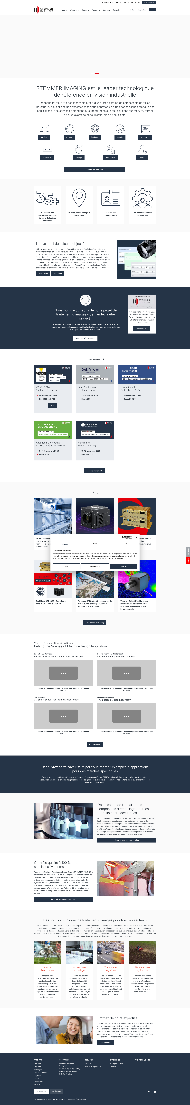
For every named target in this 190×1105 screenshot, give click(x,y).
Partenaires (96, 10)
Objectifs (37, 1067)
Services (106, 10)
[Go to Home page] (43, 10)
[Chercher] (152, 9)
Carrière (113, 1067)
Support (88, 1064)
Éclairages (38, 1070)
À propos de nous (116, 1064)
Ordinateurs (38, 1081)
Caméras (37, 1064)
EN (125, 2)
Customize (94, 566)
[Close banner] (136, 537)
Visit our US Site (142, 1060)
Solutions (85, 10)
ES (132, 2)
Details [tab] (95, 544)
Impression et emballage (79, 969)
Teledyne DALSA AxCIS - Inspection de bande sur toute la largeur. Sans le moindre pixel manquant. (95, 603)
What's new (74, 10)
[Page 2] (97, 73)
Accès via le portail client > (17, 45)
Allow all (123, 566)
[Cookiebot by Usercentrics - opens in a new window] (123, 537)
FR (135, 2)
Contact (119, 2)
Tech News (188, 551)
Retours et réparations (93, 1067)
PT (139, 2)
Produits (64, 10)
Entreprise (116, 10)
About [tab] (125, 544)
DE (128, 2)
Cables (36, 1078)
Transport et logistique (110, 969)
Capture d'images (40, 1073)
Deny (66, 566)
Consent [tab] (65, 544)
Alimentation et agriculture (142, 969)
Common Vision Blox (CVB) (69, 1069)
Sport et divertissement (47, 969)
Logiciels (37, 1075)
